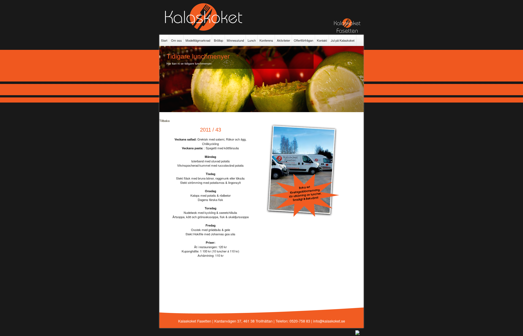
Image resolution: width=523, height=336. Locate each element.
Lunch (252, 40)
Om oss (176, 40)
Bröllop (218, 40)
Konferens (266, 40)
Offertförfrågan (303, 40)
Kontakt (322, 40)
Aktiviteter (283, 40)
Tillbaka (164, 120)
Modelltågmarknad (198, 40)
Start (164, 40)
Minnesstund (235, 40)
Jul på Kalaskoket (342, 40)
